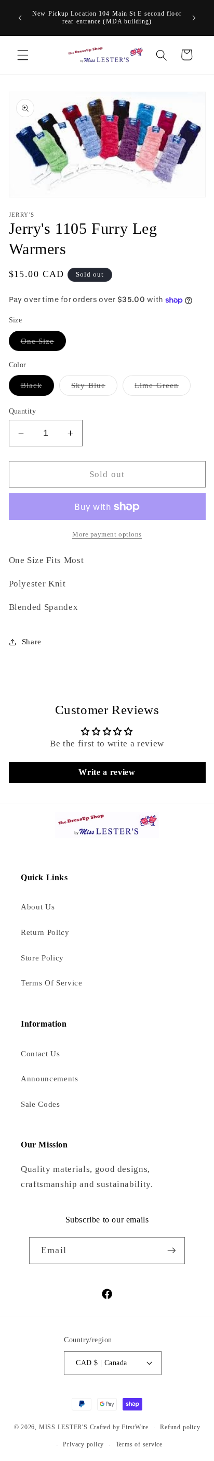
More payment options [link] (107, 534)
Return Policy (45, 932)
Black (38, 387)
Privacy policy (83, 1444)
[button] (22, 54)
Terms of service (139, 1444)
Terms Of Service (52, 982)
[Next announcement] (194, 17)
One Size (43, 343)
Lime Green (163, 387)
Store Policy (42, 957)
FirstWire (134, 1427)
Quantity (22, 411)
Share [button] (32, 641)
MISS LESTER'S (64, 1427)
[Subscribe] (171, 1250)
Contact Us (40, 1053)
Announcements (49, 1078)
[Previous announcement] (20, 17)
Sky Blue (94, 387)
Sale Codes (40, 1104)
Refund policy (180, 1427)
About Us (38, 906)
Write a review (106, 772)
